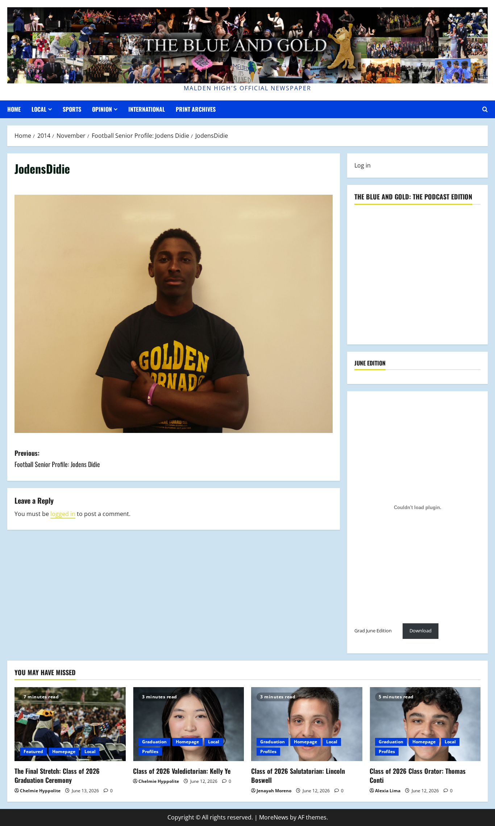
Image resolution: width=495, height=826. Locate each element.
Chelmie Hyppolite (40, 791)
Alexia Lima (387, 791)
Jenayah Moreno (274, 791)
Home (14, 109)
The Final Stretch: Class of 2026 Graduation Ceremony (57, 775)
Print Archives (196, 109)
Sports (72, 109)
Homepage (63, 751)
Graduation (154, 742)
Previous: (57, 458)
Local (39, 109)
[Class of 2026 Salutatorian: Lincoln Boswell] (306, 724)
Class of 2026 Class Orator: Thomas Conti (418, 775)
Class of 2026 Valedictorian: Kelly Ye (181, 771)
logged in (62, 514)
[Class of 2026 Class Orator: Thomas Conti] (425, 724)
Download (420, 630)
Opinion (102, 109)
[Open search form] (485, 109)
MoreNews (273, 817)
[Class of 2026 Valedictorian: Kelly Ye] (188, 724)
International (146, 109)
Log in (362, 165)
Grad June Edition (373, 630)
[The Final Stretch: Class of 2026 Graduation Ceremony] (70, 724)
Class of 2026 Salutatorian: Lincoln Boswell (298, 775)
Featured (33, 751)
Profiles (150, 751)
